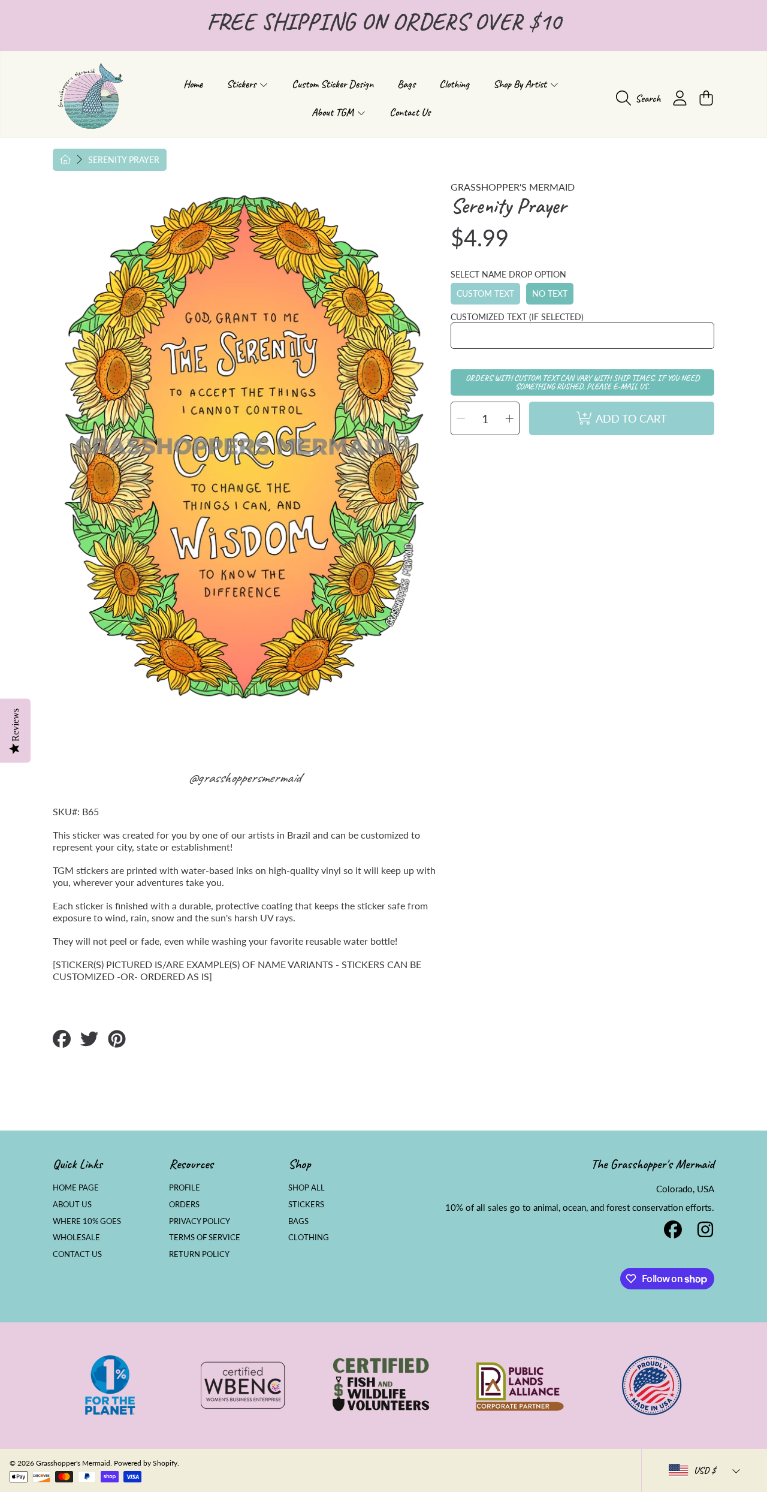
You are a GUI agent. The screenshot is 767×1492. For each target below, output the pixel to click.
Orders (184, 1204)
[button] (641, 98)
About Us (72, 1204)
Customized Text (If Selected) (517, 317)
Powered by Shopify (145, 1462)
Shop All (306, 1187)
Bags (298, 1221)
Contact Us (77, 1254)
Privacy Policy (199, 1221)
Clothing (308, 1237)
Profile (184, 1187)
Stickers (242, 84)
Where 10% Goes (87, 1221)
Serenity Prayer (123, 160)
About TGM (334, 112)
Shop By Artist (521, 84)
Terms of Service (204, 1237)
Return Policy (199, 1254)
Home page (76, 1187)
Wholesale (76, 1237)
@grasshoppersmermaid (244, 777)
